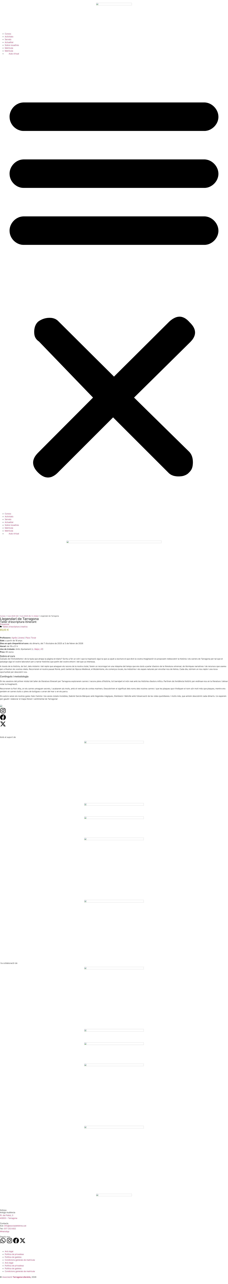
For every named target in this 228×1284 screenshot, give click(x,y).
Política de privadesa (14, 1254)
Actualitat (9, 42)
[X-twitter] (3, 724)
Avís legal (9, 1251)
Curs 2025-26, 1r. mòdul (29, 616)
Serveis (8, 39)
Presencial (4, 624)
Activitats (9, 36)
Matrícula (9, 48)
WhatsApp (4, 1231)
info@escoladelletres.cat (15, 1226)
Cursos (8, 34)
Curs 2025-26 (12, 616)
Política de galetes (13, 1257)
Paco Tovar (31, 637)
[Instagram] (3, 711)
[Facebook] (3, 717)
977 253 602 (10, 1228)
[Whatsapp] (3, 1241)
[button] (114, 283)
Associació (16, 1277)
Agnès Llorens (18, 637)
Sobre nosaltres (12, 45)
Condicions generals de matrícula (20, 1260)
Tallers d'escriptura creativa (14, 626)
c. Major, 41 (37, 649)
